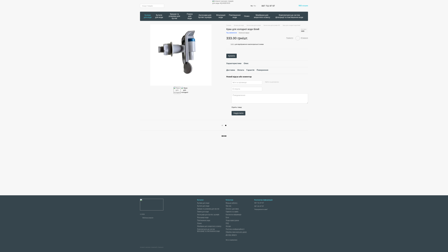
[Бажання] (290, 6)
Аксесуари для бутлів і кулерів (205, 16)
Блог (227, 217)
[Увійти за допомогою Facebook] (281, 82)
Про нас (228, 206)
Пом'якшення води (235, 16)
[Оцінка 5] (260, 107)
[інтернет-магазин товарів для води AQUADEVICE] (151, 204)
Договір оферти (231, 235)
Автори (228, 226)
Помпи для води (190, 16)
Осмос (247, 16)
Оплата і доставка (232, 209)
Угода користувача (232, 220)
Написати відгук (244, 33)
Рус (255, 6)
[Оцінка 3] (253, 107)
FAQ (227, 223)
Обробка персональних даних (236, 232)
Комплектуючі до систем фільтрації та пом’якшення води (289, 16)
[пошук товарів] (162, 6)
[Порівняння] (284, 6)
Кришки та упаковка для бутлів (174, 16)
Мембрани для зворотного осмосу (262, 16)
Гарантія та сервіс (232, 211)
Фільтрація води (220, 16)
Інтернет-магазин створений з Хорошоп (151, 247)
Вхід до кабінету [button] (231, 203)
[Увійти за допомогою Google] (285, 82)
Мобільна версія (147, 218)
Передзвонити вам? (261, 209)
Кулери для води (148, 16)
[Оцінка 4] (257, 107)
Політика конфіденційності (235, 229)
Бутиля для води (159, 16)
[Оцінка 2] (249, 107)
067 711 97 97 (268, 6)
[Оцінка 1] (245, 107)
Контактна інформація (233, 214)
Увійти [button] (233, 44)
